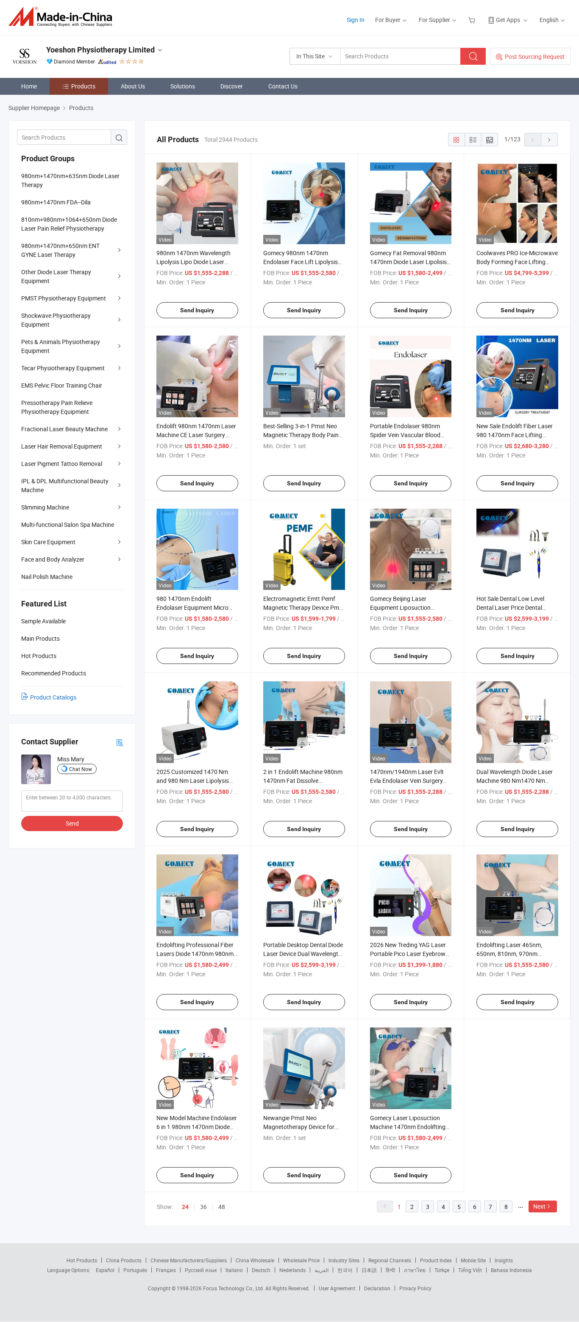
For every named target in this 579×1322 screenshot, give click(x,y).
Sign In (356, 20)
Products (83, 86)
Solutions (182, 86)
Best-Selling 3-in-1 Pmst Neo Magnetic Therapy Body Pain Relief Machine (301, 435)
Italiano (234, 1270)
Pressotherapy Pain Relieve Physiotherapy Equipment (56, 407)
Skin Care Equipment (48, 542)
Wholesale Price (301, 1260)
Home (29, 86)
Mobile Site (473, 1260)
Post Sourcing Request (535, 56)
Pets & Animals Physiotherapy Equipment (60, 346)
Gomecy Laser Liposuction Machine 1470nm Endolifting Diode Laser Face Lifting (407, 1127)
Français (166, 1270)
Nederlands (292, 1270)
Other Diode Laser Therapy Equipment (56, 276)
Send (72, 823)
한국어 (345, 1270)
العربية (321, 1270)
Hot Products (82, 1260)
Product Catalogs (53, 697)
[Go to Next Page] (549, 139)
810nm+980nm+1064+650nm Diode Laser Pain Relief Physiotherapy (69, 223)
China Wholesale (255, 1260)
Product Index (436, 1260)
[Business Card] (119, 742)
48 (221, 1207)
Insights (504, 1260)
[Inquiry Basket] (472, 20)
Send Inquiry (197, 310)
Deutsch (261, 1270)
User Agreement (337, 1288)
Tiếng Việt (470, 1270)
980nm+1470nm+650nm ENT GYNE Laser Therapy (60, 250)
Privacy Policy (415, 1288)
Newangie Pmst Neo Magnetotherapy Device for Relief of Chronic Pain (298, 1127)
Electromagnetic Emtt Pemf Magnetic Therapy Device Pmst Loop (303, 607)
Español (105, 1270)
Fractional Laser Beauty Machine (64, 429)
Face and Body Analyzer (52, 559)
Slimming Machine (45, 507)
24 (185, 1207)
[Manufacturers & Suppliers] (62, 17)
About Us (133, 86)
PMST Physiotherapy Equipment (63, 298)
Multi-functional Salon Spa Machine (67, 525)
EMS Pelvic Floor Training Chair (61, 385)
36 (203, 1207)
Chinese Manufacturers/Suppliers (188, 1260)
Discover (231, 86)
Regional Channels (389, 1260)
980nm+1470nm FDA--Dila (56, 202)
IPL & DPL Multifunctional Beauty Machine (65, 485)
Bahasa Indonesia (511, 1270)
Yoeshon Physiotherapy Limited (100, 49)
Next (539, 1206)
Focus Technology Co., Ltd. (234, 1288)
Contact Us (283, 86)
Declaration (377, 1288)
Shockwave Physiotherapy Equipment (56, 319)
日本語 (369, 1270)
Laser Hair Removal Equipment (61, 446)
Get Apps (508, 20)
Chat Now (80, 769)
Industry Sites (343, 1260)
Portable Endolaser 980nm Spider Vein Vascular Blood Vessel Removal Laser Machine (410, 435)
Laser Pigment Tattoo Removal (61, 464)
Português (135, 1270)
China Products (124, 1260)
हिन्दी (390, 1270)
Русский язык (201, 1270)
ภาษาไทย (415, 1270)
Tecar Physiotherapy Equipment (63, 368)
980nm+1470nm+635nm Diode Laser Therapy (70, 180)
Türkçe (441, 1270)
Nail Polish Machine (46, 577)
